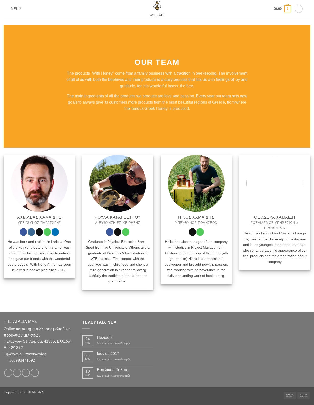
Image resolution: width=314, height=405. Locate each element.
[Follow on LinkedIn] (55, 232)
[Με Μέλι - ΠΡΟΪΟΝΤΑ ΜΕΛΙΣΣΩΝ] (157, 8)
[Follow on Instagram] (31, 232)
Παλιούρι (105, 337)
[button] (12, 9)
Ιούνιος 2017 (108, 354)
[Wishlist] (268, 8)
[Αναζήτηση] (308, 8)
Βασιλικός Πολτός (112, 370)
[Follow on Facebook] (23, 232)
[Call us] (47, 232)
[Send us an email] (39, 232)
